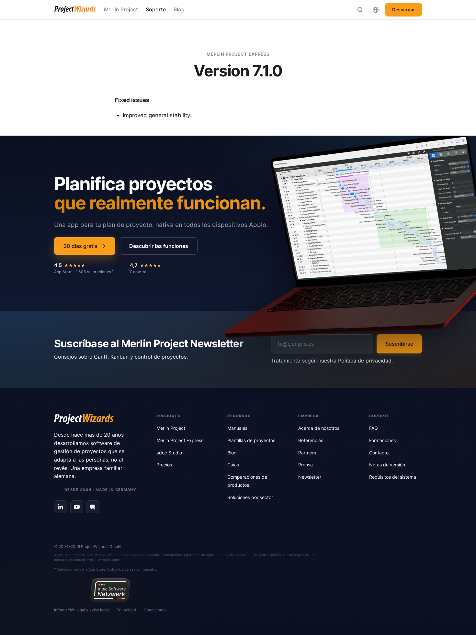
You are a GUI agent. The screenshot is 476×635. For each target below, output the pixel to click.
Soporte (156, 9)
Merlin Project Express (179, 440)
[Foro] (92, 506)
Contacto (379, 452)
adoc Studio (169, 452)
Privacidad (126, 609)
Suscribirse (399, 343)
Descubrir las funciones (158, 246)
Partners (307, 452)
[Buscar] (360, 10)
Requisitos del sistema (392, 477)
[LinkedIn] (60, 506)
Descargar (403, 9)
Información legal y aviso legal (81, 609)
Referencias (310, 440)
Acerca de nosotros (318, 428)
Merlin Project (121, 9)
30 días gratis (80, 246)
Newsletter (309, 477)
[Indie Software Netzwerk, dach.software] (110, 590)
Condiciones (155, 609)
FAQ (373, 428)
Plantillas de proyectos (251, 440)
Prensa (305, 464)
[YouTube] (76, 506)
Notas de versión (387, 464)
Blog (179, 9)
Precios (164, 464)
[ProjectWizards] (96, 419)
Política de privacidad (364, 360)
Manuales (237, 428)
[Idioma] (375, 10)
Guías (233, 464)
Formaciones (382, 440)
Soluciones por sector (250, 497)
